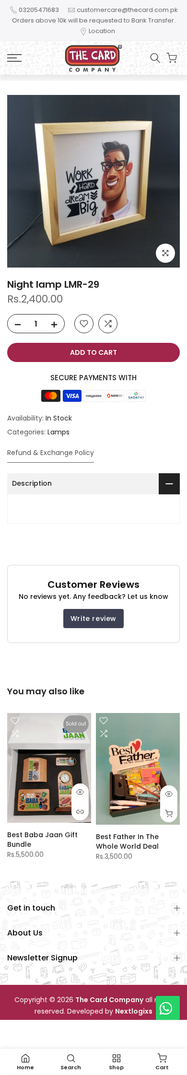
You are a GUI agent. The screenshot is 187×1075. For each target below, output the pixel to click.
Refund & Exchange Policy (50, 452)
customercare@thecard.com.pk (127, 9)
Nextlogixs (133, 1011)
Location (102, 30)
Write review (93, 618)
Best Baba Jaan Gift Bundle (42, 839)
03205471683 (39, 9)
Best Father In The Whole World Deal (127, 841)
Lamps (58, 432)
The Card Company (109, 1000)
